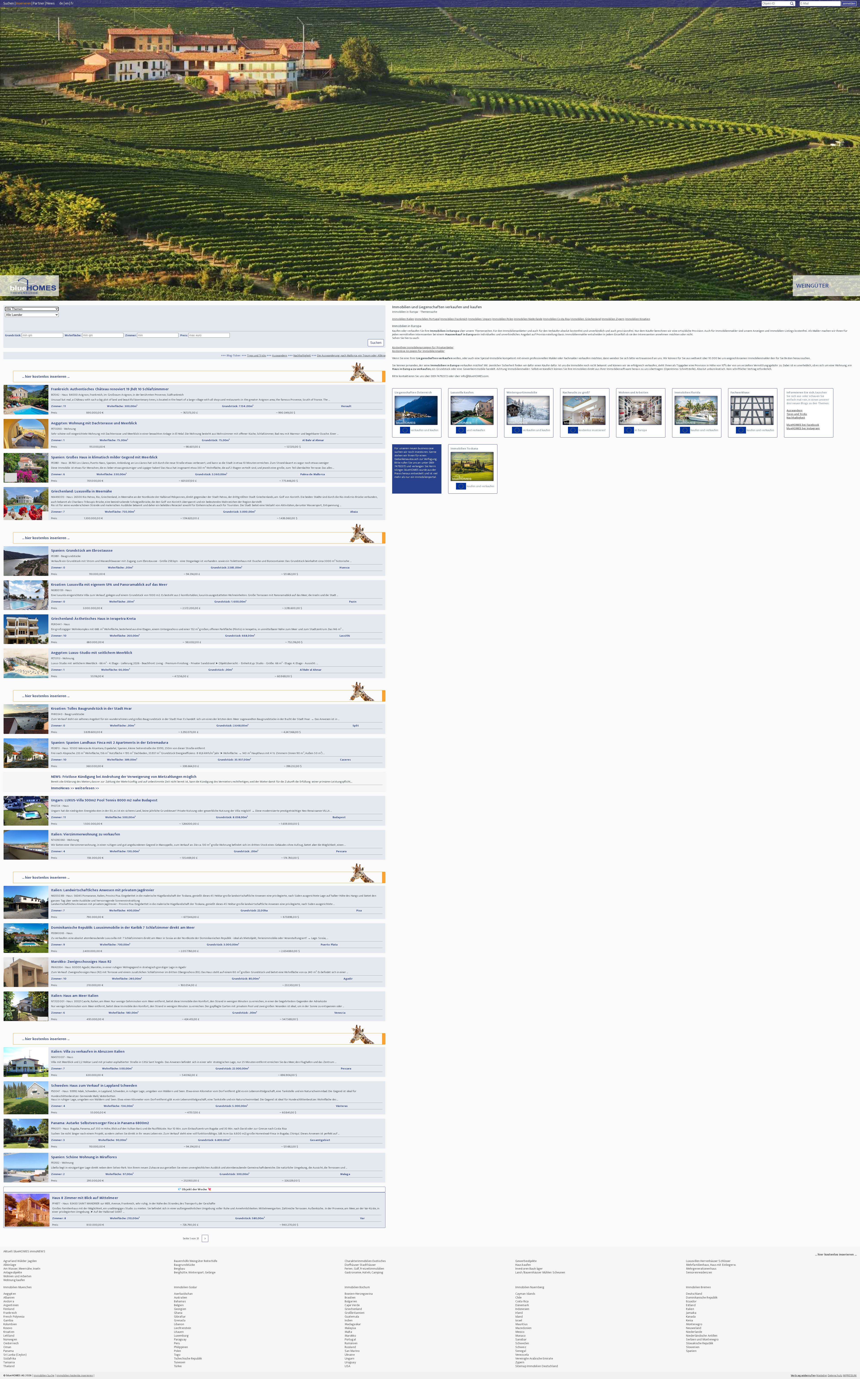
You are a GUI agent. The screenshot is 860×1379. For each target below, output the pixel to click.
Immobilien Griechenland (585, 319)
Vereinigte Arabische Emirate (534, 1358)
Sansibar (521, 1339)
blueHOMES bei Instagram (803, 428)
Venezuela (522, 1354)
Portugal (350, 1339)
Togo (177, 1354)
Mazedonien (523, 1328)
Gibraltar (180, 1316)
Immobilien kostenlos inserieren (74, 1375)
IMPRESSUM (850, 1375)
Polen (177, 1350)
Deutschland (694, 1293)
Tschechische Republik (188, 1358)
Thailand (9, 1366)
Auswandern (110, 355)
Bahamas (180, 1301)
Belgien (179, 1305)
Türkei (178, 1366)
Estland (691, 1305)
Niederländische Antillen (701, 1335)
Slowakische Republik (699, 1343)
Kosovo (7, 1328)
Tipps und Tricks (87, 355)
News (50, 3)
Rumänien (351, 1343)
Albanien (9, 1297)
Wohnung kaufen (14, 1280)
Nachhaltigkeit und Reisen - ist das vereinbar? (356, 355)
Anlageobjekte (12, 1272)
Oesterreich (11, 1343)
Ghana (178, 1312)
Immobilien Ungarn (480, 319)
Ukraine (350, 1354)
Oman (7, 1347)
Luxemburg (181, 1335)
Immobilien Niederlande (528, 319)
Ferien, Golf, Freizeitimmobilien (364, 1268)
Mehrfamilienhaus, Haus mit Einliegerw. (711, 1264)
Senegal (520, 1350)
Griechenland (353, 1309)
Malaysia (350, 1328)
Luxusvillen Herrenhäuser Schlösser (708, 1261)
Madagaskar (353, 1324)
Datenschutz (835, 1375)
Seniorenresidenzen (699, 1272)
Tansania (9, 1362)
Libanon (179, 1324)
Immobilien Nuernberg (529, 1287)
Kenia (689, 1320)
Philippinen (181, 1347)
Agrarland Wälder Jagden (20, 1261)
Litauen (179, 1331)
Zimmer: (131, 335)
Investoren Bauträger (529, 1268)
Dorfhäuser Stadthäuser (360, 1264)
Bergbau (179, 1268)
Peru (177, 1343)
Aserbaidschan (183, 1293)
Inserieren (23, 3)
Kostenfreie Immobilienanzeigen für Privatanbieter (423, 347)
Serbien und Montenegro (702, 1339)
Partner (38, 3)
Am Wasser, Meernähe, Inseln (21, 1268)
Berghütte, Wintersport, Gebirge (194, 1272)
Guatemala (352, 1316)
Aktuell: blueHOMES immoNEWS (24, 1251)
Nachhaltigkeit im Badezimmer (303, 355)
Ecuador (691, 1301)
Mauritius (521, 1324)
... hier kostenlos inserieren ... (45, 377)
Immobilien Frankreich (453, 319)
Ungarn (350, 1358)
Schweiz (520, 1347)
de (61, 3)
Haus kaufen (523, 1264)
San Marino (352, 1350)
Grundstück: (13, 335)
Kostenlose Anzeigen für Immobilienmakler (418, 351)
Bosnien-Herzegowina (359, 1293)
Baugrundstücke (184, 1264)
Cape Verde (352, 1305)
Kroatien (8, 1331)
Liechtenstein (182, 1328)
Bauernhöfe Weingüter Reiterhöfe (195, 1261)
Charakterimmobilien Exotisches (365, 1261)
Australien (180, 1297)
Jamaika (691, 1312)
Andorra (8, 1301)
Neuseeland (693, 1328)
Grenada (179, 1320)
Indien (349, 1320)
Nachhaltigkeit (133, 355)
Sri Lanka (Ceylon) (15, 1354)
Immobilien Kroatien (637, 319)
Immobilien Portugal (427, 319)
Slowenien (692, 1347)
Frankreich (10, 1312)
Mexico (520, 1331)
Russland (350, 1347)
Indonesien (522, 1309)
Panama (8, 1350)
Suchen (8, 3)
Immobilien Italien (403, 319)
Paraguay (180, 1339)
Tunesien (179, 1362)
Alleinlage (9, 1264)
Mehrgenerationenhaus (701, 1268)
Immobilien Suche (44, 1375)
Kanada (691, 1316)
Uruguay (350, 1362)
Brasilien (350, 1297)
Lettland (8, 1335)
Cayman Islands (525, 1293)
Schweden (522, 1343)
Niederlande (694, 1331)
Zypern (520, 1362)
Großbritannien (354, 1312)
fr (72, 3)
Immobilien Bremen (698, 1287)
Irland (519, 1312)
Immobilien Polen (502, 319)
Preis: (184, 335)
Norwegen (10, 1339)
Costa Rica (522, 1301)
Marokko (350, 1335)
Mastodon (821, 1375)
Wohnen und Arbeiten (17, 1276)
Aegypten (9, 1293)
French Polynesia (14, 1316)
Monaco (520, 1335)
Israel (518, 1320)
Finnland (8, 1309)
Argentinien (11, 1305)
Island (519, 1316)
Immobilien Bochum (357, 1287)
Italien (690, 1309)
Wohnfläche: (73, 335)
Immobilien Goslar (185, 1287)
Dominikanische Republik (701, 1297)
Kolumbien (10, 1324)
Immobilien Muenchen (17, 1287)
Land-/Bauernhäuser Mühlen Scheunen (540, 1272)
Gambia (8, 1320)
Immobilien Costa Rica (556, 319)
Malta (348, 1331)
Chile (518, 1297)
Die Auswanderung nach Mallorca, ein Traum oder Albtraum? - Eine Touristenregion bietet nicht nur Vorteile (213, 355)
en (67, 3)
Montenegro (694, 1324)
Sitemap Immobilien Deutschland (536, 1366)
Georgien (180, 1309)
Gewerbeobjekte (526, 1261)
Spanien (691, 1350)
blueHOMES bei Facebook (803, 424)
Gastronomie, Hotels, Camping (364, 1272)
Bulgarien (351, 1301)
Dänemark (522, 1305)
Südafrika (9, 1358)
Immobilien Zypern (613, 319)
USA (347, 1366)
